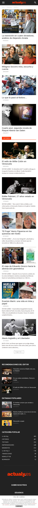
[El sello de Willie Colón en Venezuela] (19, 150)
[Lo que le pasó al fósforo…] (19, 85)
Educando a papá (18, 421)
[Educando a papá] (7, 423)
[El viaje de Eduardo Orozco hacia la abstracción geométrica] (19, 255)
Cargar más (18, 352)
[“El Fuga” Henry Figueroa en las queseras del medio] (19, 220)
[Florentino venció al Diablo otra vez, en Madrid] (7, 371)
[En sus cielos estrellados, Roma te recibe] (7, 380)
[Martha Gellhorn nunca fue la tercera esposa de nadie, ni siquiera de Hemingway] (7, 414)
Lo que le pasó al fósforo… (14, 97)
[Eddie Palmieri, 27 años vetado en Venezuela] (19, 185)
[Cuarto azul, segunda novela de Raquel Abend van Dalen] (19, 115)
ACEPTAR (19, 506)
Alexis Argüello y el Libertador (16, 338)
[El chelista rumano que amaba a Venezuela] (7, 405)
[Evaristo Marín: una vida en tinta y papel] (19, 290)
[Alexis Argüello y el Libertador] (19, 327)
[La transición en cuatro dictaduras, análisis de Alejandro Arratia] (19, 21)
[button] (3, 2)
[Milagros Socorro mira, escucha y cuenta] (19, 54)
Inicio (3, 7)
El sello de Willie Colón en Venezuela (24, 387)
